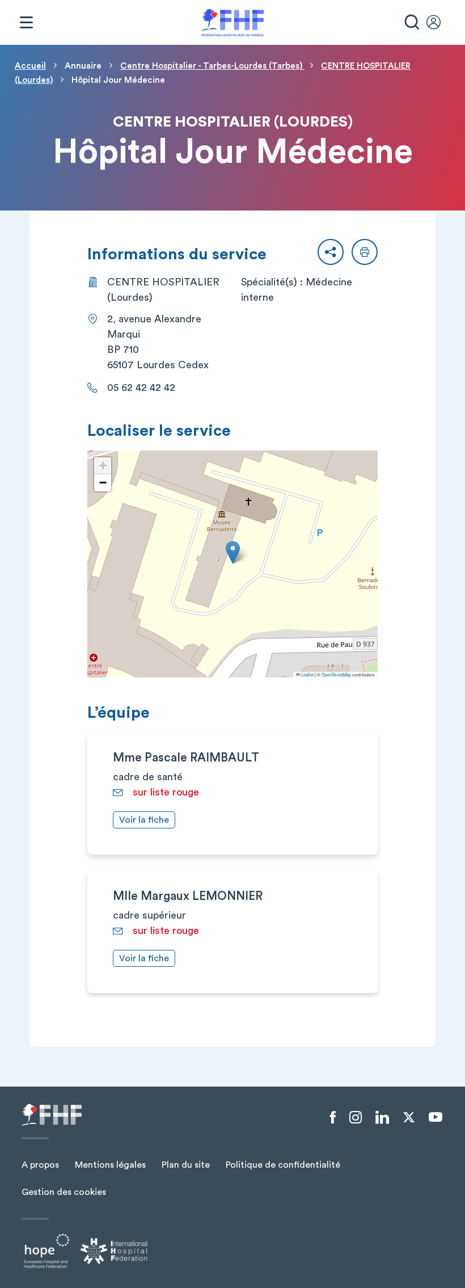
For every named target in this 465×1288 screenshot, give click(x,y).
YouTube (435, 1117)
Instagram (355, 1118)
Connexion (439, 22)
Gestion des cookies (64, 1192)
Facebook (333, 1118)
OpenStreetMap (336, 674)
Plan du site (186, 1164)
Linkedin (382, 1118)
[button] (331, 252)
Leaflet (307, 674)
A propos (40, 1164)
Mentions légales (110, 1164)
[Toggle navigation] (26, 22)
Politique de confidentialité (283, 1164)
